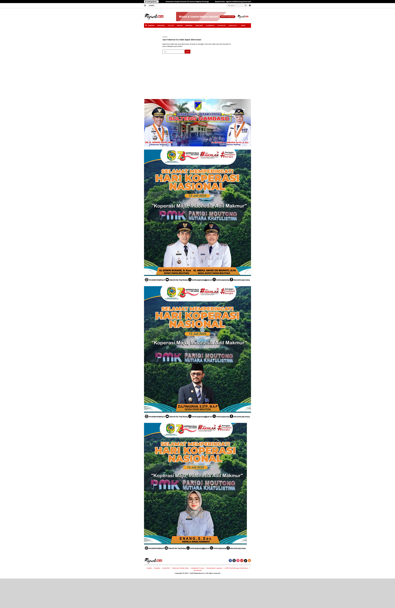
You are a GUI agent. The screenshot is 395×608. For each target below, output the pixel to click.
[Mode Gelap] (250, 5)
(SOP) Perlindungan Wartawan (236, 568)
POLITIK (171, 25)
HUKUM (180, 25)
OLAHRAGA (210, 25)
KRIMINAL (189, 25)
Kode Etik (166, 568)
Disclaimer (198, 570)
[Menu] (145, 5)
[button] (246, 5)
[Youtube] (241, 560)
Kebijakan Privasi (197, 568)
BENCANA (199, 25)
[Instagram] (238, 560)
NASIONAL (161, 25)
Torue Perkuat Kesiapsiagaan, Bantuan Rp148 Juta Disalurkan (225, 1)
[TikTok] (245, 560)
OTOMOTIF (221, 25)
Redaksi (157, 568)
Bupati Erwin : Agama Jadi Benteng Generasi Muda (174, 1)
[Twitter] (234, 560)
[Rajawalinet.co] (154, 16)
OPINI (243, 25)
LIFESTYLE (232, 25)
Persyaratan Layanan (214, 568)
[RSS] (249, 560)
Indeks (151, 5)
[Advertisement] (197, 76)
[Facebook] (230, 560)
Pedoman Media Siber (180, 568)
